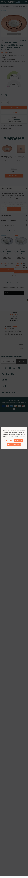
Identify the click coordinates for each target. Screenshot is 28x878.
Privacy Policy (21, 436)
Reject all (18, 440)
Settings (9, 440)
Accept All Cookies (14, 444)
